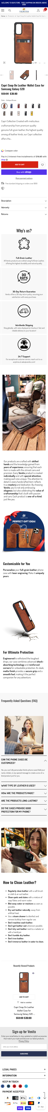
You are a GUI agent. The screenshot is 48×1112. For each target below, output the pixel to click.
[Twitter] (26, 1086)
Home (3, 16)
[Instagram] (8, 1086)
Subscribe (24, 1054)
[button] (40, 63)
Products (11, 16)
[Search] (9, 10)
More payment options (24, 178)
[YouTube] (20, 1086)
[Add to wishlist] (42, 165)
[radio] (4, 106)
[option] (24, 42)
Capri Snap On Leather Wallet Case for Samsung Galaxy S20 (24, 1011)
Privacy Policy (24, 1041)
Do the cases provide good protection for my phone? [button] (16, 810)
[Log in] (38, 10)
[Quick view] (33, 973)
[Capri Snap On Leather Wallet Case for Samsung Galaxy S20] (24, 982)
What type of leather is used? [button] (18, 785)
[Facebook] (2, 1086)
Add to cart (19, 164)
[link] (24, 250)
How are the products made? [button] (17, 793)
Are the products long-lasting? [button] (19, 800)
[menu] (2, 10)
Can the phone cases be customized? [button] (14, 761)
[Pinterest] (14, 1086)
